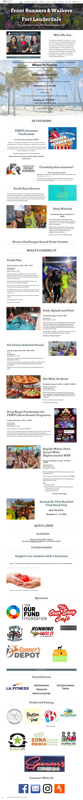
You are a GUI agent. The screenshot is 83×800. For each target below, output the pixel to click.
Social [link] (48, 1)
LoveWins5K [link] (27, 1)
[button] (81, 1)
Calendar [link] (54, 1)
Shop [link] (70, 1)
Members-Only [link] (75, 1)
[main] (41, 17)
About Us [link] (42, 1)
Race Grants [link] (61, 1)
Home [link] (21, 1)
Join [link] (66, 1)
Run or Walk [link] (34, 1)
